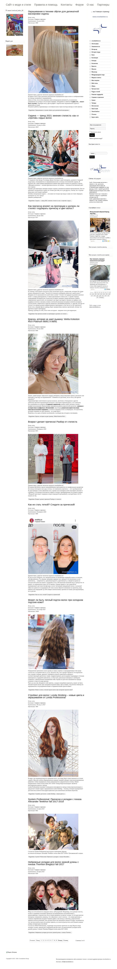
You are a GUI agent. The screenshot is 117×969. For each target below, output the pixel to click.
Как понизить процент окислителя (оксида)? (97, 259)
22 (105, 295)
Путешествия (95, 89)
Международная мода (98, 74)
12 (98, 294)
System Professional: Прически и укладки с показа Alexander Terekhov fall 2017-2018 (54, 800)
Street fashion (95, 111)
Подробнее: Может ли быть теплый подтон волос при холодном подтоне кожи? (51, 689)
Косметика (95, 63)
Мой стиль (95, 83)
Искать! (92, 157)
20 (100, 295)
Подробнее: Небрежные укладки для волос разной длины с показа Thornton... (50, 932)
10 (93, 294)
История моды (96, 52)
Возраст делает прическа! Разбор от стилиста (52, 421)
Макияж (94, 69)
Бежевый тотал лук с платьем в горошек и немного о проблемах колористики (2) (98, 195)
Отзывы (94, 114)
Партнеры (103, 4)
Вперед (60, 940)
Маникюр (94, 72)
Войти (92, 135)
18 (94, 295)
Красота (94, 66)
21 (102, 295)
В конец (66, 940)
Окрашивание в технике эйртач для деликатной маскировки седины (53, 12)
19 (97, 295)
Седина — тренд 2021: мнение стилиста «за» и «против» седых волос (53, 116)
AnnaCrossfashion (94, 216)
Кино (93, 55)
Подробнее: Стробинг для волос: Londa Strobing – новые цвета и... (47, 794)
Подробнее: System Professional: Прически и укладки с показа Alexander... (49, 856)
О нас (90, 4)
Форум (79, 4)
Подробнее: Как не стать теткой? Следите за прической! (44, 594)
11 (95, 294)
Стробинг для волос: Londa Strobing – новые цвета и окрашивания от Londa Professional (56, 696)
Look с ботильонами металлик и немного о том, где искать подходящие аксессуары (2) (98, 184)
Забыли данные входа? (95, 138)
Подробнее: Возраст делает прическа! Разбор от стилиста (45, 499)
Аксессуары (95, 43)
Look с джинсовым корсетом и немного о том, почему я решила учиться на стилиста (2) (98, 200)
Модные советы (96, 77)
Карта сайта (95, 117)
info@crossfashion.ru (67, 961)
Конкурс (94, 60)
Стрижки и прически (39, 19)
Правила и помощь (46, 4)
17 (92, 295)
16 (109, 294)
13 (101, 294)
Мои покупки (95, 80)
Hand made (95, 108)
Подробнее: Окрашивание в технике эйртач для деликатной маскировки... (49, 110)
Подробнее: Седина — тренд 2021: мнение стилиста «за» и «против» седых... (50, 200)
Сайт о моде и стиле (18, 4)
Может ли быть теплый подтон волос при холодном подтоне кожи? (55, 601)
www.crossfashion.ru (100, 17)
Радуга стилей (96, 91)
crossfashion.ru (96, 41)
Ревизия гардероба (97, 94)
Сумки (93, 100)
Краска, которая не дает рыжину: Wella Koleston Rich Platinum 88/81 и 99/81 (54, 320)
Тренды (94, 103)
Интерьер (94, 49)
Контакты (66, 4)
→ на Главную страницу (100, 12)
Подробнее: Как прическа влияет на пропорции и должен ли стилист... (48, 313)
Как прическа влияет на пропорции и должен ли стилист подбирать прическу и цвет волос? (53, 207)
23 (108, 295)
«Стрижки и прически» (53, 404)
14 (103, 294)
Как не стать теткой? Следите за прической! (51, 504)
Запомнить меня (96, 132)
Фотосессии (95, 106)
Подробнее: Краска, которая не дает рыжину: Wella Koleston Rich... (47, 416)
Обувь (93, 86)
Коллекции (95, 57)
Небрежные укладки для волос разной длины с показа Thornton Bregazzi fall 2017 (53, 863)
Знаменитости (96, 46)
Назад (91, 292)
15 (106, 294)
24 (97, 297)
